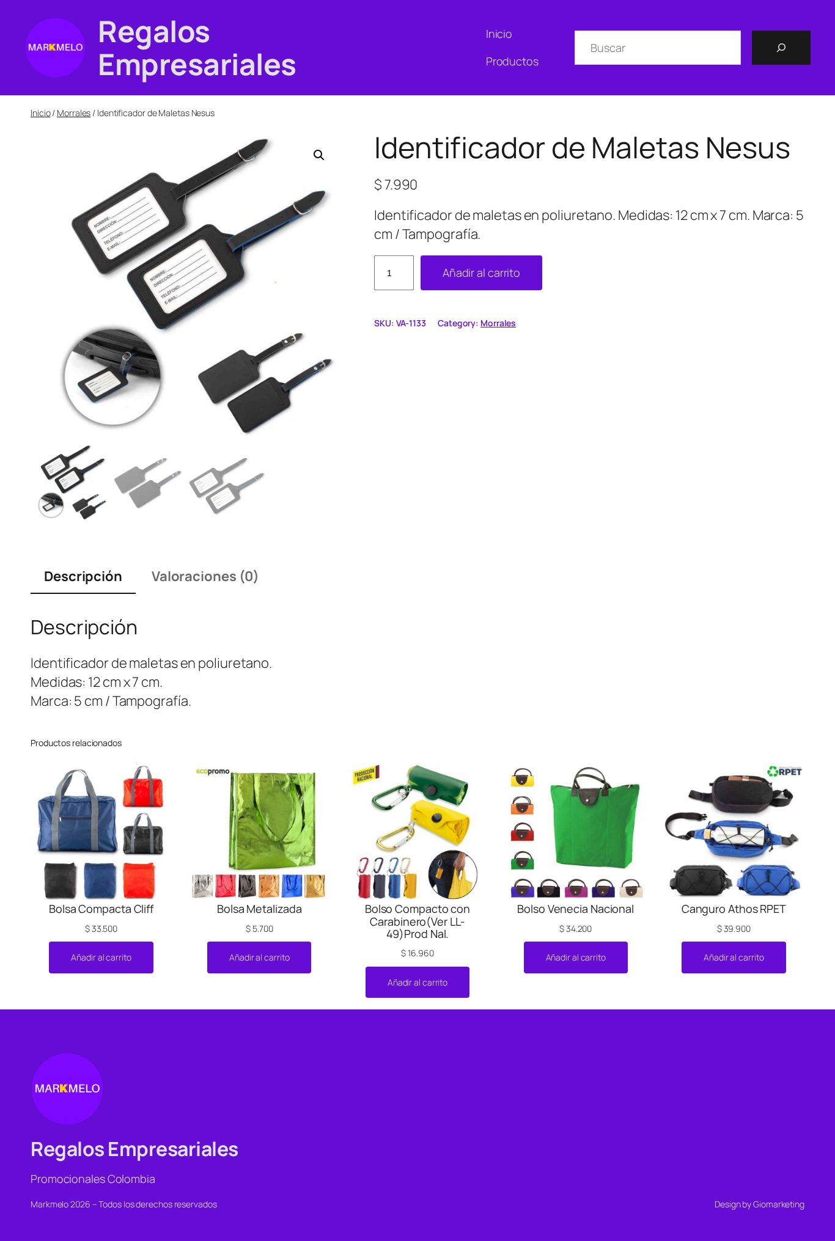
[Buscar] (781, 48)
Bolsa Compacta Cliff (101, 908)
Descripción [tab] (83, 576)
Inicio (40, 113)
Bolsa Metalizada (259, 908)
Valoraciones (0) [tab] (205, 576)
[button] (319, 155)
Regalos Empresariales (197, 47)
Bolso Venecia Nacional (575, 908)
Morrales (73, 113)
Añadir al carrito (481, 272)
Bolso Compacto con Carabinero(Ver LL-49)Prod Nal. (417, 921)
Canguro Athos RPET (734, 908)
